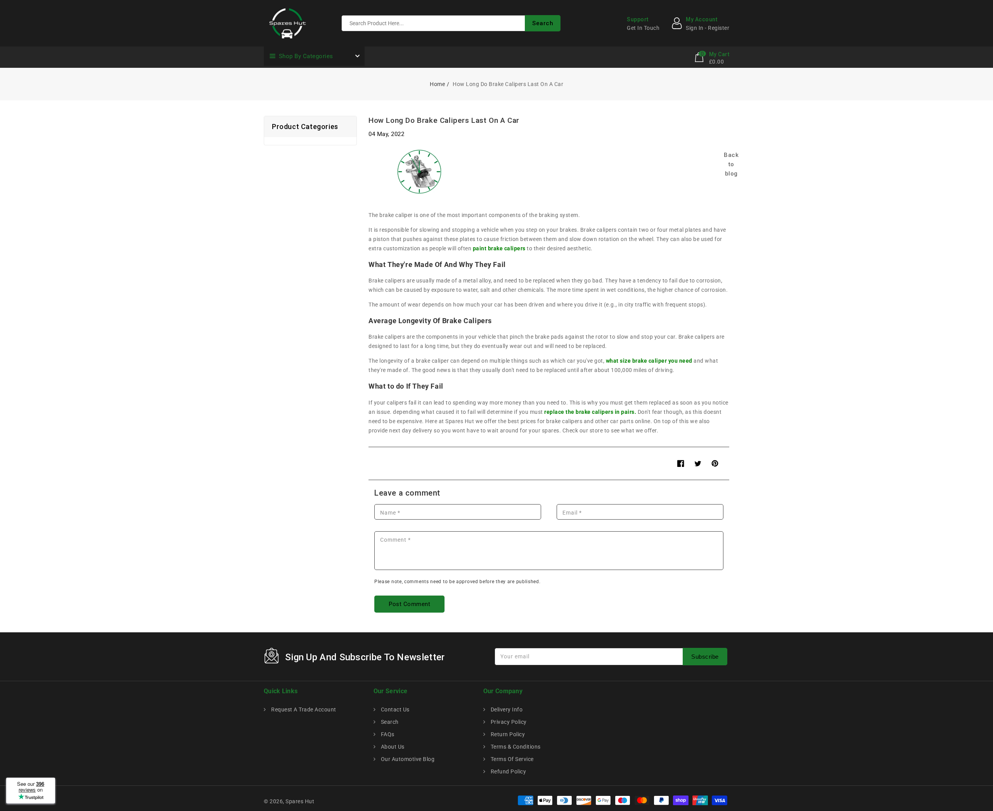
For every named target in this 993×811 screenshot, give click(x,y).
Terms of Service (511, 759)
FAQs (386, 734)
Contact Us (394, 709)
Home (437, 84)
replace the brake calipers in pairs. (590, 412)
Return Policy (507, 734)
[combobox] (451, 23)
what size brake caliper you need (649, 361)
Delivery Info (505, 709)
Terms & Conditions (515, 747)
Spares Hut (299, 801)
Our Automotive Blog (406, 759)
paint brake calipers (499, 248)
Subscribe (705, 656)
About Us (392, 747)
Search (389, 722)
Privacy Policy (508, 722)
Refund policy (507, 771)
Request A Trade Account (303, 709)
